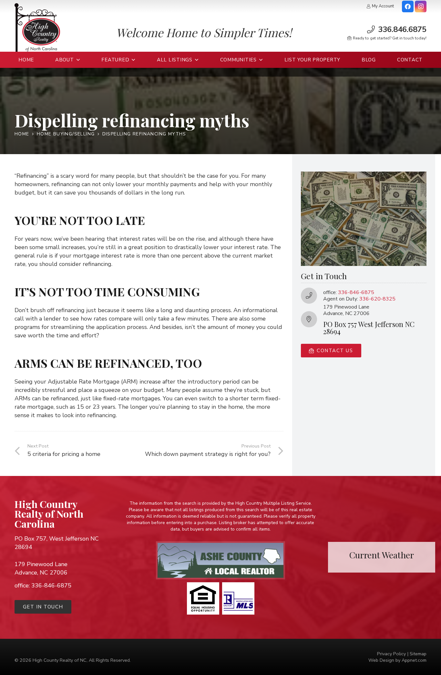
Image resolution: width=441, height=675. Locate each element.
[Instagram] (420, 6)
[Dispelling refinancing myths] (363, 174)
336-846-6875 (356, 292)
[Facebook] (408, 6)
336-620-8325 (377, 298)
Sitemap (418, 653)
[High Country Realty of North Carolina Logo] (37, 27)
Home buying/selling (66, 134)
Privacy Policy (391, 653)
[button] (77, 60)
